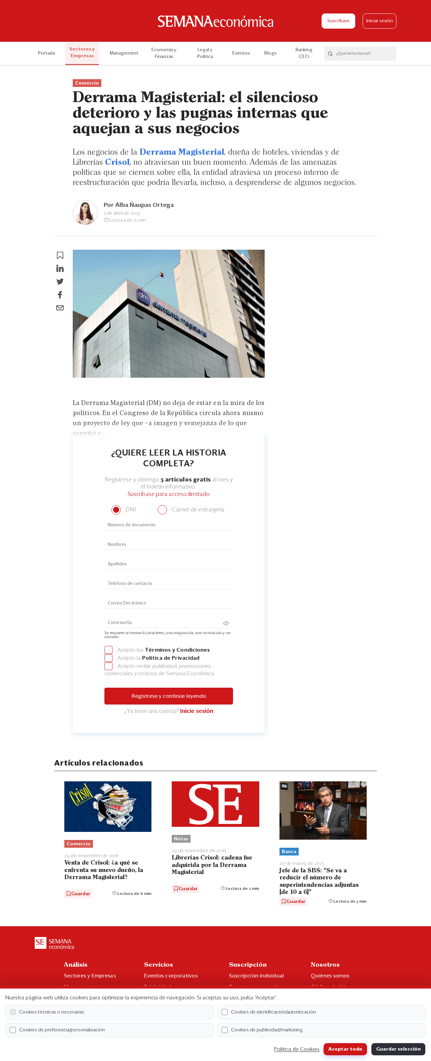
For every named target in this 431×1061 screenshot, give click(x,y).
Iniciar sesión (379, 21)
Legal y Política (205, 53)
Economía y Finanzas (164, 53)
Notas (181, 839)
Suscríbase (338, 21)
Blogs (270, 53)
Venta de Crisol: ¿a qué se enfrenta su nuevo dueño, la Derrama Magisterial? (103, 870)
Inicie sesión (196, 711)
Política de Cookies (297, 1049)
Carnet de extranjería (197, 510)
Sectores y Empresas (82, 52)
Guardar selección (398, 1049)
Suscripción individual (256, 975)
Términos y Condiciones (177, 650)
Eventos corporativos (171, 975)
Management (124, 53)
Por (139, 205)
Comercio (87, 83)
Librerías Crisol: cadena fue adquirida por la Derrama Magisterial (212, 865)
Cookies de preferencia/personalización (62, 1030)
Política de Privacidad (170, 658)
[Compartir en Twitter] (60, 281)
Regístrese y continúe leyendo (169, 696)
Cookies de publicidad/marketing (267, 1030)
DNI (129, 510)
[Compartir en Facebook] (60, 295)
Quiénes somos (330, 975)
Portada (46, 53)
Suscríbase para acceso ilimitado (169, 494)
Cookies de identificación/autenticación (273, 1012)
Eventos (241, 53)
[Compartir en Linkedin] (60, 268)
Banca (289, 851)
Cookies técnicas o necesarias (51, 1012)
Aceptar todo (345, 1049)
